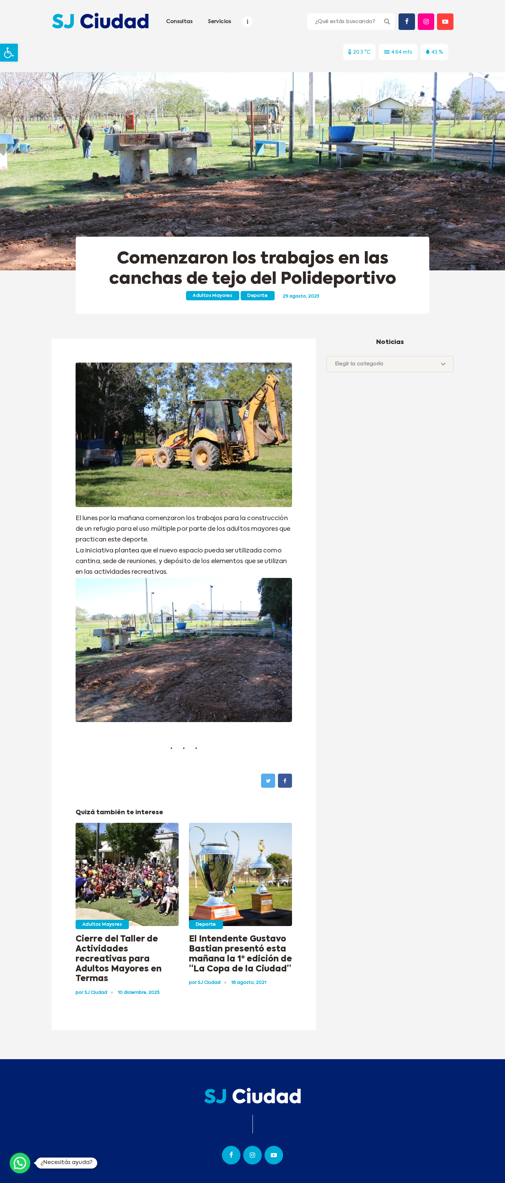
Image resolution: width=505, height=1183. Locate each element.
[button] (9, 53)
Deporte (257, 295)
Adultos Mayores (212, 295)
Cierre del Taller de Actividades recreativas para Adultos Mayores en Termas (118, 959)
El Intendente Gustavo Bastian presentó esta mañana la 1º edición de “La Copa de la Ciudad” (240, 954)
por (91, 992)
